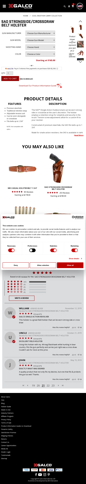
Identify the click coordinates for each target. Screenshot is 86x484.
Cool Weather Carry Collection (47, 16)
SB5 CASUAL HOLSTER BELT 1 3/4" (22, 188)
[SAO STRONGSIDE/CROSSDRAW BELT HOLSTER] (72, 30)
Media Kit (4, 449)
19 (33, 385)
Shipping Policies (7, 436)
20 (38, 385)
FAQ (2, 400)
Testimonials (5, 455)
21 (43, 385)
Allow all (70, 265)
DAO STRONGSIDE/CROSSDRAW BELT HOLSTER (58, 188)
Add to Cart (10, 78)
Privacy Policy (6, 419)
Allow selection (43, 265)
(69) (25, 282)
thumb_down (78, 328)
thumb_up (73, 328)
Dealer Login (5, 452)
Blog (2, 403)
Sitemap (4, 458)
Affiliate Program (7, 416)
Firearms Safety (7, 429)
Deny (16, 265)
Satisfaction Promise (8, 432)
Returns (4, 439)
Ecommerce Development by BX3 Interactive (43, 481)
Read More (78, 135)
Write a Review (22, 298)
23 (53, 385)
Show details (74, 258)
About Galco (5, 397)
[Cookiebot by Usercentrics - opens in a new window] (73, 217)
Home (25, 16)
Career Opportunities (8, 445)
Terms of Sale (6, 423)
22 (48, 385)
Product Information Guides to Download (16, 426)
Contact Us (5, 442)
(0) (25, 284)
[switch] (32, 250)
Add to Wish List (26, 79)
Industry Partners (7, 413)
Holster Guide (6, 406)
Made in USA (5, 410)
